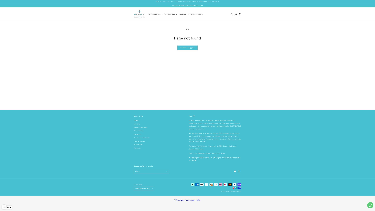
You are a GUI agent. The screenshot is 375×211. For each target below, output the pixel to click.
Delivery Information (140, 127)
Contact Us (137, 134)
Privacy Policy (138, 144)
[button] (231, 14)
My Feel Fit (228, 191)
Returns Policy (138, 131)
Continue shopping (187, 48)
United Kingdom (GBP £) (142, 188)
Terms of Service (139, 141)
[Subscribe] (167, 171)
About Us (137, 124)
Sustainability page (196, 149)
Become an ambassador (142, 138)
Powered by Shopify (236, 191)
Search (136, 120)
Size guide (137, 148)
